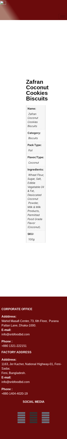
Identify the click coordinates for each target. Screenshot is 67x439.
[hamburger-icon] (63, 16)
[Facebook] (21, 417)
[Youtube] (45, 417)
